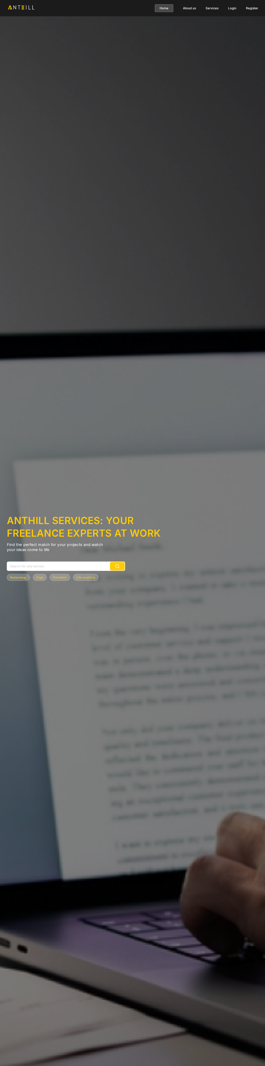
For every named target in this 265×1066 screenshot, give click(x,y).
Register (252, 8)
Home (164, 8)
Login (232, 8)
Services (212, 8)
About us (189, 8)
